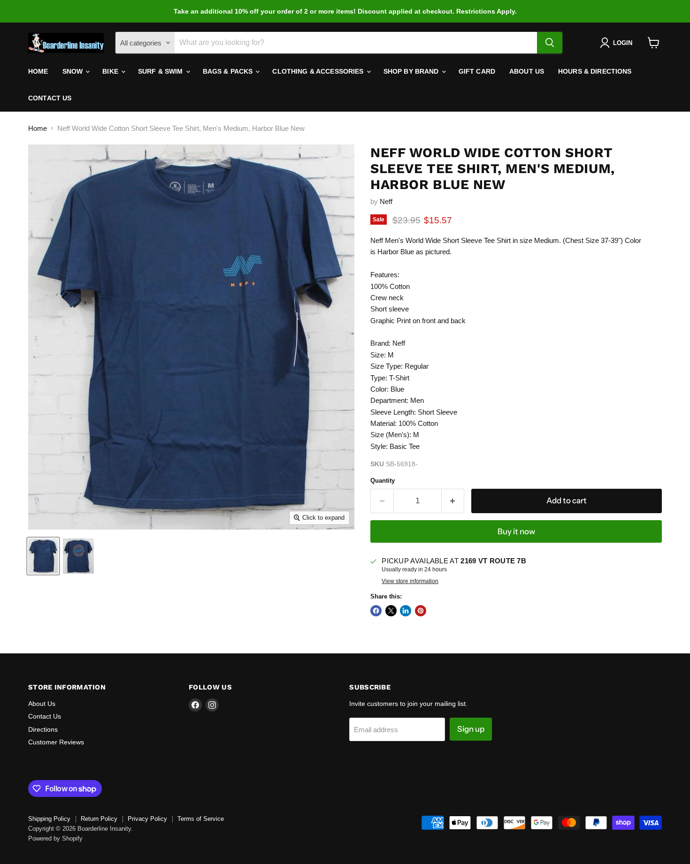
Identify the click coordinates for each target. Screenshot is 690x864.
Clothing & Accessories (318, 71)
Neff (386, 201)
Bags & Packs (229, 71)
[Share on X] (391, 610)
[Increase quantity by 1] (453, 501)
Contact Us (49, 98)
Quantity (382, 480)
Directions (43, 729)
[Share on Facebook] (376, 610)
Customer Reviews (56, 742)
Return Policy (99, 818)
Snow (73, 71)
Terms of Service (200, 818)
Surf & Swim (161, 71)
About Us (526, 71)
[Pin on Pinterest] (420, 610)
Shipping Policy (49, 818)
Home (38, 71)
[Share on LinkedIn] (405, 610)
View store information (410, 581)
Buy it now (516, 531)
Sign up (470, 729)
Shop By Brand (412, 71)
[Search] (549, 42)
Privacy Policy (147, 818)
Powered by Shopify (55, 838)
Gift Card (477, 71)
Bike (111, 71)
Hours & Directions (595, 71)
